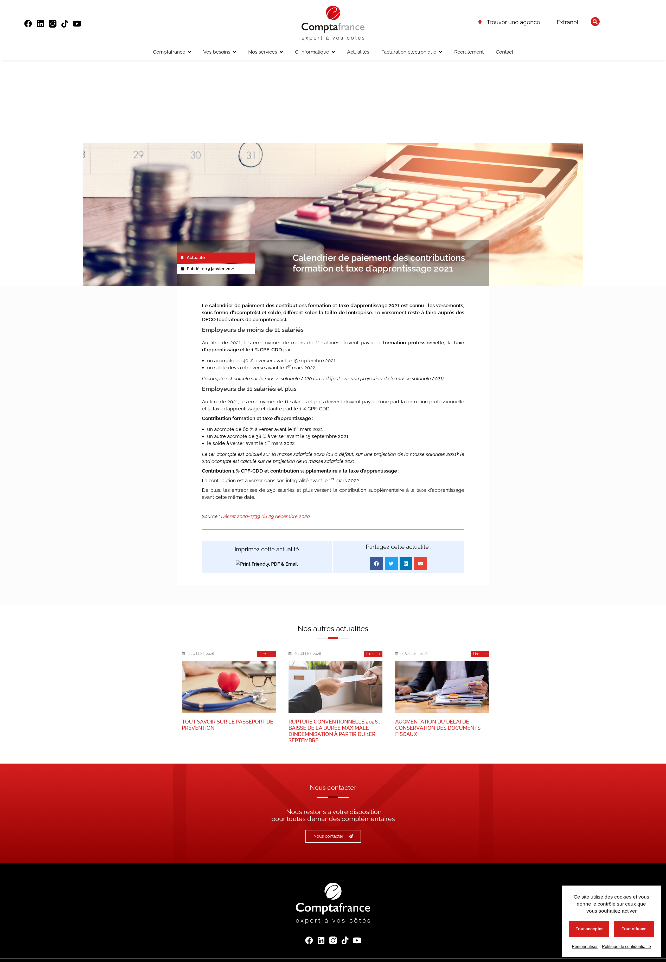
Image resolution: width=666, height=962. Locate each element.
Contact (504, 52)
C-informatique (312, 52)
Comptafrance (169, 52)
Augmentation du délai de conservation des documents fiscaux (438, 728)
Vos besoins (216, 52)
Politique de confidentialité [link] (626, 946)
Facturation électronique (408, 52)
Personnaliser (585, 946)
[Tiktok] (65, 24)
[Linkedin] (40, 24)
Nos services (262, 52)
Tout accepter (589, 929)
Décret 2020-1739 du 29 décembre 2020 (265, 516)
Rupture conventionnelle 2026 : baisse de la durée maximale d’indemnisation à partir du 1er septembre (334, 731)
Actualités (358, 52)
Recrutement (469, 52)
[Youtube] (77, 24)
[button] (595, 21)
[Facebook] (28, 24)
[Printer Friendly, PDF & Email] (267, 563)
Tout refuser (634, 929)
